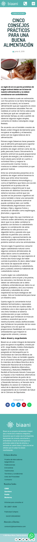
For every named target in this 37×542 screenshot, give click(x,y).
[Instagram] (16, 539)
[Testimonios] (18, 471)
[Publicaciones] (18, 465)
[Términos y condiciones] (18, 474)
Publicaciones (18, 13)
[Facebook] (26, 539)
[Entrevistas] (18, 468)
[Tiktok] (23, 539)
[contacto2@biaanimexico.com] (18, 526)
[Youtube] (19, 539)
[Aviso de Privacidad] (18, 477)
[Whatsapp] (33, 539)
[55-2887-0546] (20, 507)
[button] (33, 3)
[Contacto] (18, 479)
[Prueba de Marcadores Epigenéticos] (18, 460)
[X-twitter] (30, 539)
